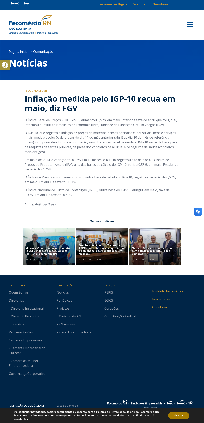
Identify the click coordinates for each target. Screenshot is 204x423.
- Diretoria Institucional (26, 308)
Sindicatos (16, 324)
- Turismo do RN (69, 316)
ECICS (108, 300)
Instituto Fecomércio (167, 291)
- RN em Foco (66, 324)
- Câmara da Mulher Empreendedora (23, 363)
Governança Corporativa (27, 373)
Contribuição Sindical (120, 316)
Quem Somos (19, 292)
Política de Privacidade (111, 412)
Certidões (111, 308)
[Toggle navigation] (189, 24)
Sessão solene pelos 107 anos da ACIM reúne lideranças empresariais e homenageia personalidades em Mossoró (102, 250)
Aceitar (178, 415)
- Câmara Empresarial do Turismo (27, 350)
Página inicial (18, 51)
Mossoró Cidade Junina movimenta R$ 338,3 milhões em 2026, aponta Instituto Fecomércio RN (48, 251)
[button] (5, 65)
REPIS (108, 292)
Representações (21, 332)
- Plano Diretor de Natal (74, 332)
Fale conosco (161, 299)
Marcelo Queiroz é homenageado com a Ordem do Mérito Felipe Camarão (153, 251)
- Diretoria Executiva (24, 316)
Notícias (28, 62)
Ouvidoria (159, 307)
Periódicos (64, 300)
